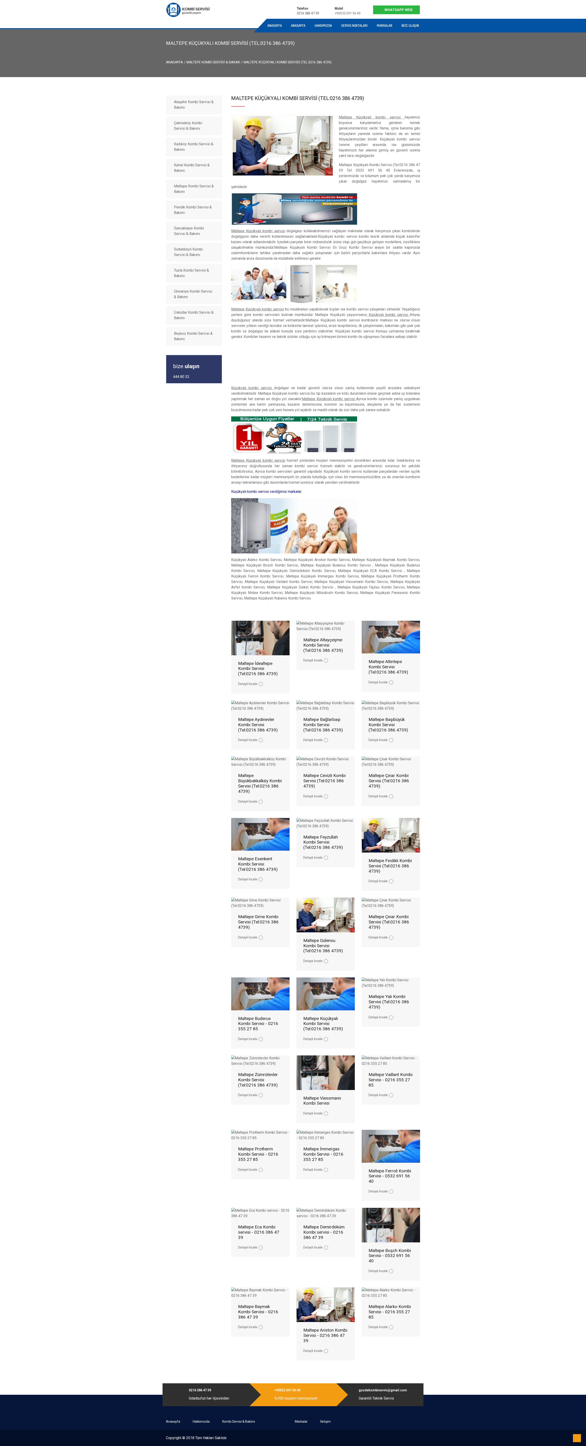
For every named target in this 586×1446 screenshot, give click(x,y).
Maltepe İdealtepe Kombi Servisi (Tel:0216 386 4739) (258, 669)
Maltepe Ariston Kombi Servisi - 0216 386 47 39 (325, 1335)
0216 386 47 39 (308, 13)
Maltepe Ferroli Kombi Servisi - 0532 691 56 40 (390, 1176)
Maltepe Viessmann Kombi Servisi (322, 1100)
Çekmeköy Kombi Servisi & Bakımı (188, 126)
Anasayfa (227, 25)
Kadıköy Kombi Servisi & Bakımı (193, 147)
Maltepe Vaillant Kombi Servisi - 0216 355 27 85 (390, 1080)
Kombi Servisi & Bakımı (238, 1421)
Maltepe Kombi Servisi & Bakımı (213, 62)
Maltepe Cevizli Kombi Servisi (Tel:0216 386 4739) (324, 781)
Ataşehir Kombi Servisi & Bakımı (194, 105)
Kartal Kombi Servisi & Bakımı (192, 168)
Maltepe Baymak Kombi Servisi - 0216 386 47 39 (258, 1312)
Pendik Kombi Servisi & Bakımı (193, 210)
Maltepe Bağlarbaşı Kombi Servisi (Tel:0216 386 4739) (323, 725)
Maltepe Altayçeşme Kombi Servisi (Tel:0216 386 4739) (323, 645)
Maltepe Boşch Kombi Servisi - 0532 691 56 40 (390, 1256)
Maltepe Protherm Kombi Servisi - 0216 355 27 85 (258, 1154)
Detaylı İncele (247, 684)
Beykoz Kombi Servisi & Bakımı (193, 336)
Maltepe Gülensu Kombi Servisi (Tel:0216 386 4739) (323, 946)
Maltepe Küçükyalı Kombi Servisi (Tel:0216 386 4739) (323, 1024)
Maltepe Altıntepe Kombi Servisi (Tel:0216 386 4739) (388, 667)
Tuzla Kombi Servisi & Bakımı (191, 273)
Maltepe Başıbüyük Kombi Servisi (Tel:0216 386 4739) (388, 725)
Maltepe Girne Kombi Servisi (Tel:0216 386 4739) (258, 922)
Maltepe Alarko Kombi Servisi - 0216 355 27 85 (390, 1312)
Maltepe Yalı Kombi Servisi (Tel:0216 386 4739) (389, 1002)
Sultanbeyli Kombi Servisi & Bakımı (188, 252)
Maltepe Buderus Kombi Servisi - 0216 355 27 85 (258, 1024)
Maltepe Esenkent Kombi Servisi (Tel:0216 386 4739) (258, 864)
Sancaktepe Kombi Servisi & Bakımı (189, 231)
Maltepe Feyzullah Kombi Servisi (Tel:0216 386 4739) (323, 842)
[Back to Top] (577, 1438)
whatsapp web (398, 10)
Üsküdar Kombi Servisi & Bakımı (194, 315)
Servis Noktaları (354, 25)
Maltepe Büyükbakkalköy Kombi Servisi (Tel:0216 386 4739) (260, 783)
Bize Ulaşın (410, 25)
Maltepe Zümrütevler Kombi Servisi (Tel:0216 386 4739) (258, 1080)
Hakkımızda (323, 25)
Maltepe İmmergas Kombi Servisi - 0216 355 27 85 (323, 1154)
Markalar (384, 25)
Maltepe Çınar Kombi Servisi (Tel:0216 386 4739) (389, 781)
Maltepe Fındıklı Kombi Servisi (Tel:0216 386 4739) (390, 866)
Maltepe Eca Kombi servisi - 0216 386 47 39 (258, 1232)
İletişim (325, 1421)
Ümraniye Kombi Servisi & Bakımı (193, 294)
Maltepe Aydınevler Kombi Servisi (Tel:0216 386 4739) (258, 725)
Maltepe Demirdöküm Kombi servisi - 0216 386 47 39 (324, 1232)
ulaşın (186, 366)
